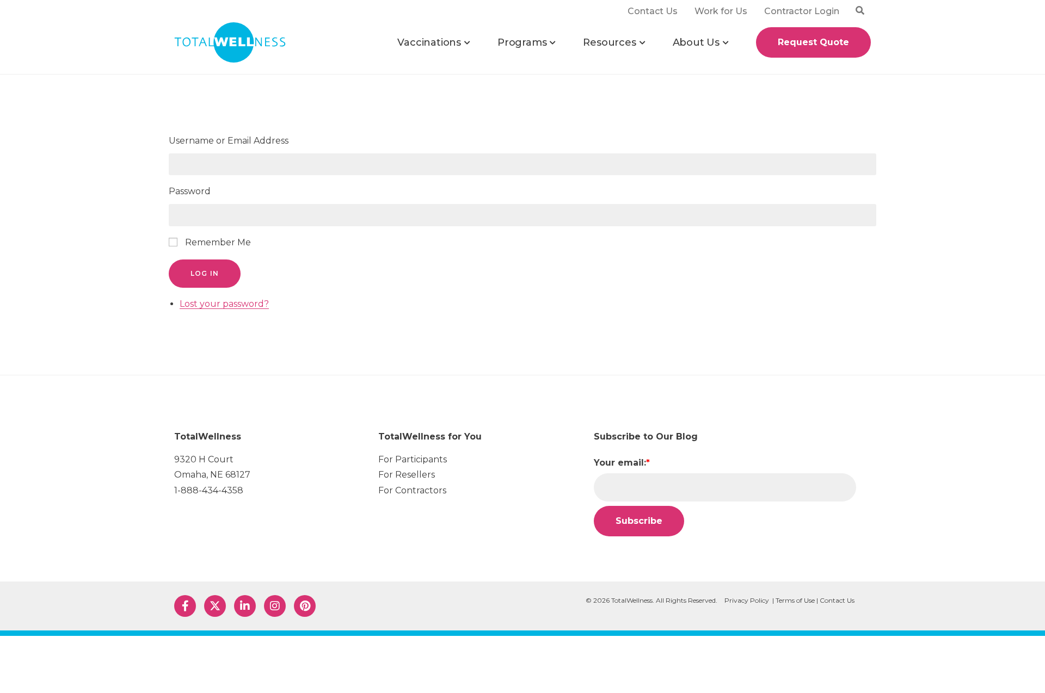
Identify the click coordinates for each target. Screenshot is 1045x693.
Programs (521, 42)
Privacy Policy (746, 600)
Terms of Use (795, 600)
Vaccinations (429, 42)
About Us (696, 42)
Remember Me (218, 242)
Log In (204, 273)
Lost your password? (224, 304)
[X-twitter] (215, 606)
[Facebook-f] (185, 606)
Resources (609, 42)
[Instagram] (275, 606)
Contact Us (837, 600)
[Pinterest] (305, 606)
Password (190, 191)
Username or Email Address (228, 140)
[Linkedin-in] (245, 606)
